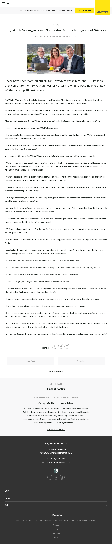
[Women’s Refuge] (56, 471)
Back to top (57, 515)
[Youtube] (62, 477)
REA (56, 537)
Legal (56, 529)
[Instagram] (56, 477)
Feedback (56, 533)
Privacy (56, 525)
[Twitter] (60, 346)
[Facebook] (54, 346)
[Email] (66, 346)
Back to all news (56, 371)
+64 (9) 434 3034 (57, 458)
